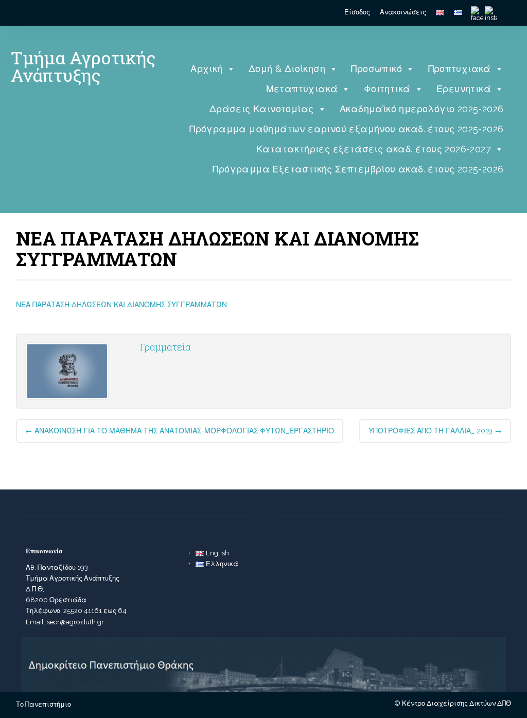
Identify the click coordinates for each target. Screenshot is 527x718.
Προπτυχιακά (459, 68)
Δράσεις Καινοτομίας (261, 108)
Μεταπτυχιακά (302, 88)
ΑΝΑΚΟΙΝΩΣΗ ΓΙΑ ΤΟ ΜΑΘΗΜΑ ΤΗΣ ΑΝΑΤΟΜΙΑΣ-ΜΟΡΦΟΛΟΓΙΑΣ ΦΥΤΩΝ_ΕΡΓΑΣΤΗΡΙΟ (179, 431)
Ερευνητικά (463, 88)
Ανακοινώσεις (403, 12)
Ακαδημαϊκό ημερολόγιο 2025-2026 (421, 108)
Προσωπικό (376, 68)
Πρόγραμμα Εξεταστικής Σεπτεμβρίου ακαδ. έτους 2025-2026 (358, 169)
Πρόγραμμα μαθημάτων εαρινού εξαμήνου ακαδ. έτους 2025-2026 (346, 129)
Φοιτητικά (387, 88)
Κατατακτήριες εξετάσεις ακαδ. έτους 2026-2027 (373, 149)
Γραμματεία (165, 347)
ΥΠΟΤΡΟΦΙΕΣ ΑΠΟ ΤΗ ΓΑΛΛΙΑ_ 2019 (435, 431)
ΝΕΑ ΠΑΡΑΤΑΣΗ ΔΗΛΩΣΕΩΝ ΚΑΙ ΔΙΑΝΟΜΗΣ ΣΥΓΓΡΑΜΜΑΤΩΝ (121, 305)
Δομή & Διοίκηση (287, 68)
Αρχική (206, 68)
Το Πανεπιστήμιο (43, 704)
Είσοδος (357, 12)
